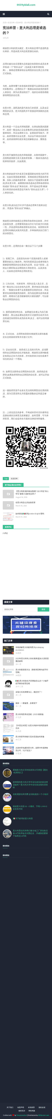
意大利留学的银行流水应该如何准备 (30, 736)
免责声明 (20, 1107)
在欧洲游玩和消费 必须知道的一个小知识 (30, 794)
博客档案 (31, 1111)
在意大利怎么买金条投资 (25, 502)
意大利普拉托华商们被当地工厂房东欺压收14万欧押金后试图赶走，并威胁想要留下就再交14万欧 (30, 833)
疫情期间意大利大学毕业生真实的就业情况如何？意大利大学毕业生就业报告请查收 (30, 785)
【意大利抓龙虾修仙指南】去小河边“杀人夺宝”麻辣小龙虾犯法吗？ (32, 492)
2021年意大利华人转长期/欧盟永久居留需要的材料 (32, 659)
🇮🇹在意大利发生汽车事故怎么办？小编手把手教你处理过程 (32, 682)
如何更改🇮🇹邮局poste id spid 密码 (30, 513)
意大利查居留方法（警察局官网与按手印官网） (32, 670)
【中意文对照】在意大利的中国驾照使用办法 (32, 726)
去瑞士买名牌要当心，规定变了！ (29, 692)
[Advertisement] (26, 983)
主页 (4, 22)
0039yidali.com (26, 4)
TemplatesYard (22, 1115)
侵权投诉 (21, 1111)
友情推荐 (31, 1107)
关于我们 (10, 1107)
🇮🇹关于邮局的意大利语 (23, 818)
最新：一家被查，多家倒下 (26, 703)
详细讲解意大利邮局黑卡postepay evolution (30, 648)
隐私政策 (42, 1107)
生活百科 (11, 22)
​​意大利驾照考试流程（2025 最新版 (30, 714)
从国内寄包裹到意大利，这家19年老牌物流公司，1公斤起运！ (32, 749)
